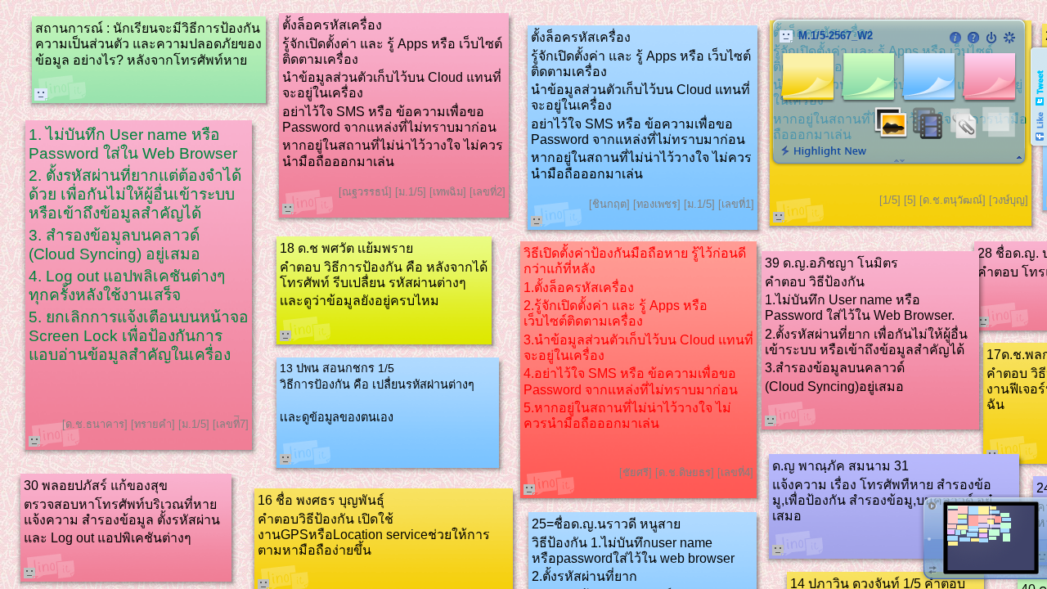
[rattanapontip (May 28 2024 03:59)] (40, 94)
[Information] (955, 38)
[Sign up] (1009, 38)
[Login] (991, 38)
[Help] (973, 38)
